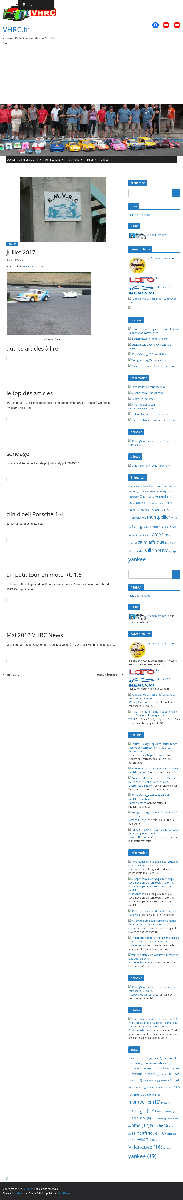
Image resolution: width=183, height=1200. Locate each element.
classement (133, 497)
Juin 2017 (13, 675)
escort (163, 503)
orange (136, 525)
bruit (144, 491)
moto (174, 517)
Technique (73, 159)
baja (146, 486)
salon (168, 542)
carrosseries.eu (158, 387)
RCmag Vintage (158, 354)
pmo (156, 534)
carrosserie (152, 491)
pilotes (143, 535)
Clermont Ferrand (153, 496)
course (134, 502)
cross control (153, 502)
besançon (134, 491)
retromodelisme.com (140, 408)
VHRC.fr (16, 29)
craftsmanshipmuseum (160, 258)
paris (148, 527)
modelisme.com (159, 338)
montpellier (158, 517)
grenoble (146, 509)
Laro (158, 278)
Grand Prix (134, 509)
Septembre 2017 (108, 675)
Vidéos (104, 159)
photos (154, 527)
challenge (163, 491)
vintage (172, 551)
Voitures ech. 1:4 (28, 159)
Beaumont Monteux (34, 266)
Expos (89, 159)
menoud (134, 517)
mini (144, 517)
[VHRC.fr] (91, 106)
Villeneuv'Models (156, 235)
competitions (52, 159)
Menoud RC (163, 287)
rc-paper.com (155, 392)
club (169, 497)
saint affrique (151, 542)
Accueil (11, 159)
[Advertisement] (91, 77)
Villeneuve (157, 550)
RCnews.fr (149, 398)
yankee (137, 559)
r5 (136, 543)
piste (149, 535)
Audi (140, 486)
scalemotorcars (158, 414)
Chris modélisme (161, 465)
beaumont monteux (162, 486)
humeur (12, 244)
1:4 (130, 486)
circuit (171, 491)
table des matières (139, 214)
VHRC (132, 551)
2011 (135, 486)
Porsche (168, 534)
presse (131, 543)
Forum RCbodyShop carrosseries (153, 330)
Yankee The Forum (164, 366)
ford (169, 503)
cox (143, 503)
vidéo (140, 551)
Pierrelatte (167, 526)
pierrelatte (133, 535)
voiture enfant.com (164, 420)
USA (174, 542)
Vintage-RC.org (157, 360)
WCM (141, 308)
